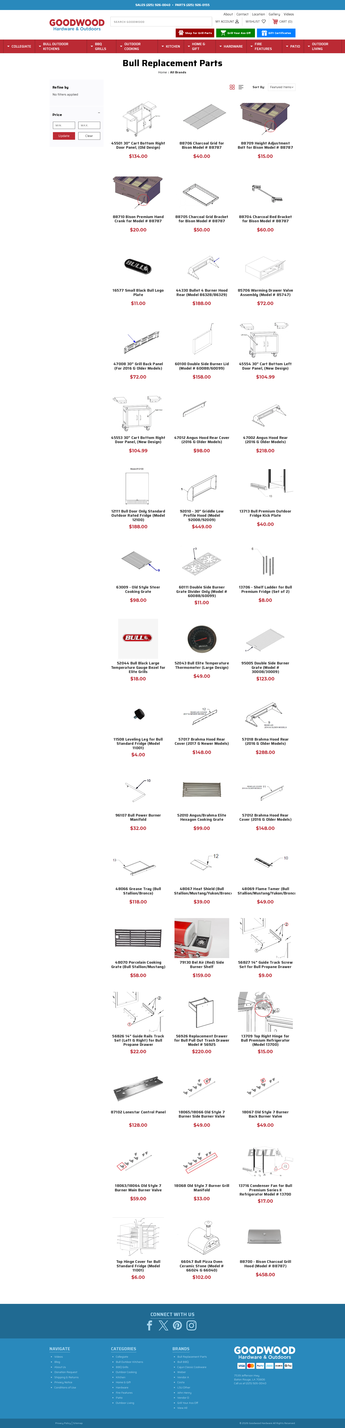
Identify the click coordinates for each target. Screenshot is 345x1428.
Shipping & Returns (66, 1377)
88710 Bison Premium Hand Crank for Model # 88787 (138, 219)
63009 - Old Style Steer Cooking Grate (138, 589)
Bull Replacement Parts (192, 1356)
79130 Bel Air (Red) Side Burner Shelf (202, 964)
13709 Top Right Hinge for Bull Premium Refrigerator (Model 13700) (265, 1041)
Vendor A (183, 1377)
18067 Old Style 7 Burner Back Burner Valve (265, 1114)
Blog (57, 1362)
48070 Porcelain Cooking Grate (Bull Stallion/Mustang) (138, 964)
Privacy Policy (63, 1423)
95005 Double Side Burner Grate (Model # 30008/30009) (265, 668)
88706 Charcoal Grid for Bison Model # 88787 (201, 145)
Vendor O (183, 1397)
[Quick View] (160, 104)
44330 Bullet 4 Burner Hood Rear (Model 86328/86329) (202, 292)
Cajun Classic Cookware (191, 1367)
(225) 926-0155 (198, 4)
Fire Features (124, 1392)
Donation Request (65, 1372)
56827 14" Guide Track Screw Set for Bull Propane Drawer (265, 964)
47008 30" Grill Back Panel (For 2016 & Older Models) (138, 366)
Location (258, 14)
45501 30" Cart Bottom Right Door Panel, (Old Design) (138, 145)
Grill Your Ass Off (187, 1403)
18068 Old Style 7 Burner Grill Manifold (201, 1188)
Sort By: (259, 87)
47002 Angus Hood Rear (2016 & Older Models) (265, 440)
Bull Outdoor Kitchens (129, 1362)
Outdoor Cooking (126, 1372)
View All (182, 1408)
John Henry (184, 1392)
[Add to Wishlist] (160, 114)
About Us (60, 1367)
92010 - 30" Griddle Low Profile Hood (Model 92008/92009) (202, 516)
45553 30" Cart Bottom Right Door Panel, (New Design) (138, 440)
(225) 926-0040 (158, 4)
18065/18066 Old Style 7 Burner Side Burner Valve (202, 1114)
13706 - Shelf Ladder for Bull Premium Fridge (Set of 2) (265, 589)
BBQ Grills (122, 1367)
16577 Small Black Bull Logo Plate (138, 292)
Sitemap (78, 1423)
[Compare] (160, 124)
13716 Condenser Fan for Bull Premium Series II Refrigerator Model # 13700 (265, 1190)
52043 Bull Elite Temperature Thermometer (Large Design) (202, 665)
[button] (77, 114)
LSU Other (183, 1387)
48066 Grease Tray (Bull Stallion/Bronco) (138, 891)
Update (63, 135)
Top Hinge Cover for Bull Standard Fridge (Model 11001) (138, 1266)
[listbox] (281, 87)
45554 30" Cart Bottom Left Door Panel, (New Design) (265, 366)
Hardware (122, 1387)
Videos (289, 14)
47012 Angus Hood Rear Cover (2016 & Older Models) (202, 440)
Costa (180, 1382)
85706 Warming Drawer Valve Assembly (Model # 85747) (265, 292)
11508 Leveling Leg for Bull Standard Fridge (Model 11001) (138, 744)
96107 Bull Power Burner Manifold (138, 817)
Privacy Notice (63, 1382)
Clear (89, 135)
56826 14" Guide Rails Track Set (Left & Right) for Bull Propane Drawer (138, 1041)
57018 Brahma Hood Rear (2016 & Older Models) (265, 741)
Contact (242, 14)
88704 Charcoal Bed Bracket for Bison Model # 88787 (265, 219)
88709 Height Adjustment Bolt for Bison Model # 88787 (265, 145)
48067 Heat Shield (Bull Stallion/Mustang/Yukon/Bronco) (202, 891)
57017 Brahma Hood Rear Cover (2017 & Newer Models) (202, 741)
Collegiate (122, 1356)
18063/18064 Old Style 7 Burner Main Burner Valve (138, 1188)
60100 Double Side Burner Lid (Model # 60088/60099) (202, 366)
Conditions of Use (65, 1387)
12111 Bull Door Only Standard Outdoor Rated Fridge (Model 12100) (138, 516)
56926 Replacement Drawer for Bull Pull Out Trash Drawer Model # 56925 (202, 1041)
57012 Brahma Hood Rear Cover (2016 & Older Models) (265, 817)
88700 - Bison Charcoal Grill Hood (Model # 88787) (265, 1264)
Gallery (274, 14)
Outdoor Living (125, 1403)
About (228, 14)
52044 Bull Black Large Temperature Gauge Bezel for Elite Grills (138, 668)
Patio (119, 1397)
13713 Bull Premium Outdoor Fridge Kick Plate (265, 513)
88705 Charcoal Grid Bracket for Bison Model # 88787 (201, 219)
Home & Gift (123, 1382)
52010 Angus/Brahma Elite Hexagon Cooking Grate (201, 817)
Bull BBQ (183, 1362)
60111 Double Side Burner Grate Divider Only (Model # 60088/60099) (201, 592)
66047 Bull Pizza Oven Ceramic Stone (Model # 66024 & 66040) (202, 1266)
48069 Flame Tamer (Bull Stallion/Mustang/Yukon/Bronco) (265, 891)
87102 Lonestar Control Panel (138, 1112)
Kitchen (120, 1377)
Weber (181, 1372)
